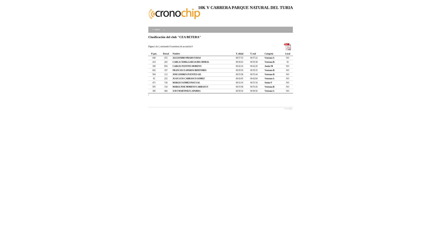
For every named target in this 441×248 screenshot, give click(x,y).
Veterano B (269, 70)
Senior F (268, 82)
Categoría (269, 54)
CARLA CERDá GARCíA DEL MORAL (191, 62)
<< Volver (156, 29)
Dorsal (166, 54)
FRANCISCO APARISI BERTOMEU (190, 70)
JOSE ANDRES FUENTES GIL (187, 74)
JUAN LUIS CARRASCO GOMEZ (189, 78)
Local (287, 54)
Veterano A (269, 58)
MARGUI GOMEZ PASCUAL (186, 82)
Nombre (176, 54)
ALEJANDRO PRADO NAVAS (187, 58)
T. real (253, 54)
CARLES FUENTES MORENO (187, 66)
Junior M (269, 66)
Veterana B (269, 62)
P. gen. (154, 54)
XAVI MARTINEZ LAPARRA (187, 91)
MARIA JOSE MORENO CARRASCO (190, 87)
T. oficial (239, 54)
